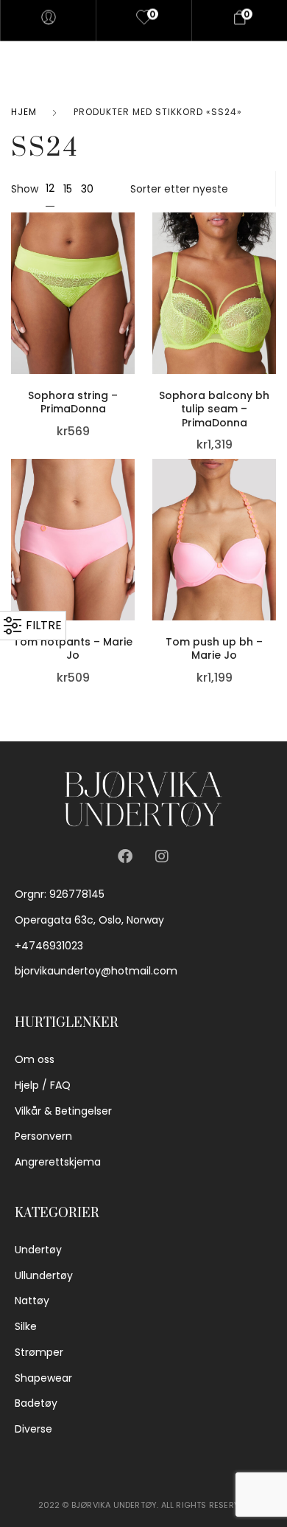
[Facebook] (125, 856)
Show (24, 188)
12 (50, 188)
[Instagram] (162, 856)
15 (67, 188)
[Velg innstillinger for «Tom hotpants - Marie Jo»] (131, 521)
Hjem (24, 111)
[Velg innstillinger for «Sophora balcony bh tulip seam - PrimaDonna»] (272, 274)
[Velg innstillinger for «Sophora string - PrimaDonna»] (131, 274)
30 (87, 188)
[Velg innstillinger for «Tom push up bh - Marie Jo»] (272, 521)
